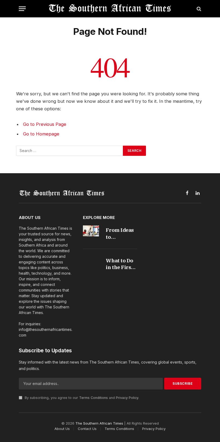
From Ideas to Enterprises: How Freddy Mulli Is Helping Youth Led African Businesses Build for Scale (121, 233)
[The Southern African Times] (110, 8)
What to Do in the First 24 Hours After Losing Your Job (121, 264)
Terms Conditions (93, 398)
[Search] (198, 9)
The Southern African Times (99, 423)
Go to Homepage (41, 134)
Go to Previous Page (44, 124)
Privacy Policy (127, 398)
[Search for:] (69, 151)
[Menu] (22, 9)
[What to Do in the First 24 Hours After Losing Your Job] (91, 261)
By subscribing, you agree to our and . (81, 398)
